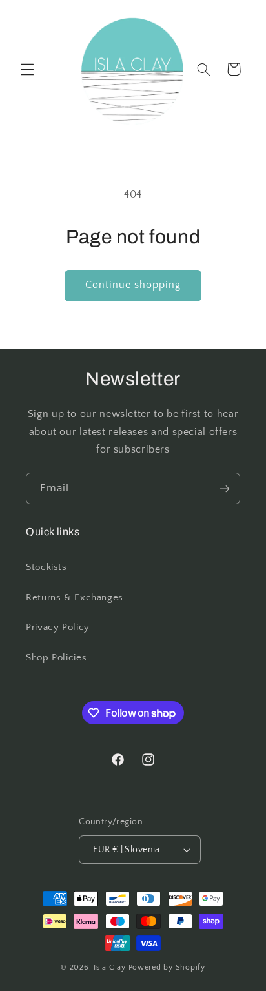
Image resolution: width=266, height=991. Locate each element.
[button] (27, 69)
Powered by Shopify (166, 967)
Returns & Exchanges (74, 598)
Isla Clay (110, 967)
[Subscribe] (225, 488)
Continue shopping (133, 285)
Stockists (46, 567)
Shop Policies (56, 658)
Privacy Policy (58, 627)
